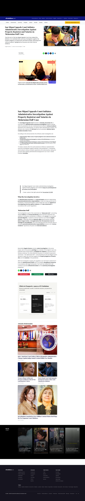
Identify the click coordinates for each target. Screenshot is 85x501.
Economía (31, 486)
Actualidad (58, 473)
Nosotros (39, 493)
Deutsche (59, 18)
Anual (53, 292)
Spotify (32, 480)
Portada (57, 472)
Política (19, 486)
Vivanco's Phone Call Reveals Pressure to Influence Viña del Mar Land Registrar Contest (27, 379)
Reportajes (58, 479)
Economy (20, 22)
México (44, 473)
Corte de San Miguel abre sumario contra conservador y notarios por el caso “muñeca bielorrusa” (32, 83)
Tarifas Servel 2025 (61, 493)
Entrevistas (58, 477)
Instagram (33, 473)
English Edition (8, 46)
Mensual (48, 292)
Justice (30, 22)
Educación (60, 486)
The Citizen (21, 53)
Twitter (32, 475)
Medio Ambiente (25, 486)
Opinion (65, 18)
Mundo (44, 479)
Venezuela (45, 475)
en (78, 493)
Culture (45, 22)
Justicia (39, 486)
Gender (35, 22)
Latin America (49, 18)
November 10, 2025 (48, 192)
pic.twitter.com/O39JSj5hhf (29, 189)
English (54, 18)
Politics (7, 22)
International (35, 18)
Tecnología (70, 486)
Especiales (50, 486)
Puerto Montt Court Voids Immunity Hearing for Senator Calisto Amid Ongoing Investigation (47, 379)
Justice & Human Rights (17, 46)
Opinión (57, 475)
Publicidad (20, 475)
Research (76, 18)
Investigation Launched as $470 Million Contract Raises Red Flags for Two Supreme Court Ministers (37, 417)
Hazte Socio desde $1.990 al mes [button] (72, 22)
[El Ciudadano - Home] (10, 18)
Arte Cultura (65, 486)
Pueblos (35, 486)
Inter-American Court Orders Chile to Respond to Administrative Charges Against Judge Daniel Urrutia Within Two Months (37, 357)
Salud (43, 486)
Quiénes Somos (21, 472)
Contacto (20, 477)
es (76, 493)
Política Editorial (21, 473)
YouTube (51, 274)
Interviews (70, 18)
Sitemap (67, 493)
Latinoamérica (46, 477)
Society (40, 22)
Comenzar (25, 310)
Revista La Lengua (59, 480)
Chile (40, 18)
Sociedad (55, 486)
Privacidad (20, 479)
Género (46, 486)
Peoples (25, 22)
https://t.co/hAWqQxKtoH (49, 187)
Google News (24, 274)
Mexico (43, 18)
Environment (13, 22)
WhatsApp (37, 274)
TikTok (32, 479)
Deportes (76, 486)
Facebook (33, 472)
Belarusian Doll (46, 213)
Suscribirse (37, 310)
